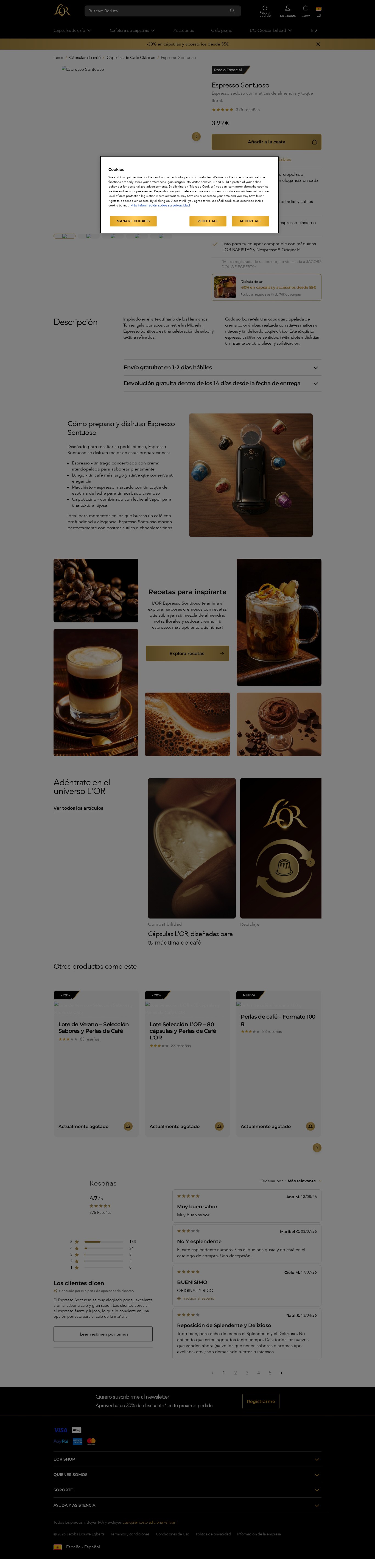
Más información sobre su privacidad (160, 205)
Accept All (251, 221)
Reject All (208, 221)
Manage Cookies (133, 221)
